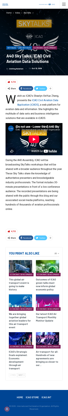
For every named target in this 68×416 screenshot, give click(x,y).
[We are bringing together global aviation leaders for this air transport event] (20, 302)
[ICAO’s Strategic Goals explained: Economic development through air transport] (20, 340)
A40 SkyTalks (25, 48)
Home (20, 397)
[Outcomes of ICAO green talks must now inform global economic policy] (47, 268)
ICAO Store (32, 397)
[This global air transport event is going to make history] (20, 268)
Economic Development (45, 48)
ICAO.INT (46, 397)
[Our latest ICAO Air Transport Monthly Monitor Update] (47, 302)
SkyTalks (11, 48)
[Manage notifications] (6, 409)
